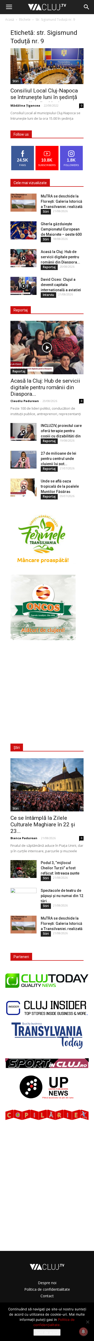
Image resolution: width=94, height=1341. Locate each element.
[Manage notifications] (83, 1331)
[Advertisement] (47, 688)
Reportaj (49, 267)
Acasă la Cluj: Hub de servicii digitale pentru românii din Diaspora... (60, 257)
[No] (87, 1321)
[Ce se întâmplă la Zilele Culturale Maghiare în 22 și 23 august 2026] (47, 784)
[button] (86, 7)
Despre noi (47, 1282)
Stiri (16, 81)
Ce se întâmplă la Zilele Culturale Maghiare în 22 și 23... (42, 824)
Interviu (48, 295)
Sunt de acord (47, 1332)
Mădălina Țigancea (25, 105)
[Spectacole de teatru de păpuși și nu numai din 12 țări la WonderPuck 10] (23, 897)
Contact (47, 1295)
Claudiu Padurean (24, 401)
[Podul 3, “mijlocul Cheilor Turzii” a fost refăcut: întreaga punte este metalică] (23, 869)
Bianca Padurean (23, 838)
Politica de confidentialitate (47, 1289)
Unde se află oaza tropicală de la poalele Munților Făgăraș (60, 486)
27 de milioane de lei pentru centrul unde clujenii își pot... (58, 458)
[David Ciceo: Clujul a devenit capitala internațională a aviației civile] (23, 286)
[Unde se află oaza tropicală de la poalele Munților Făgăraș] (23, 488)
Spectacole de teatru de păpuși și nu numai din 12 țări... (62, 895)
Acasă (9, 19)
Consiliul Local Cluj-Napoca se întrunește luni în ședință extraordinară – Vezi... (44, 97)
